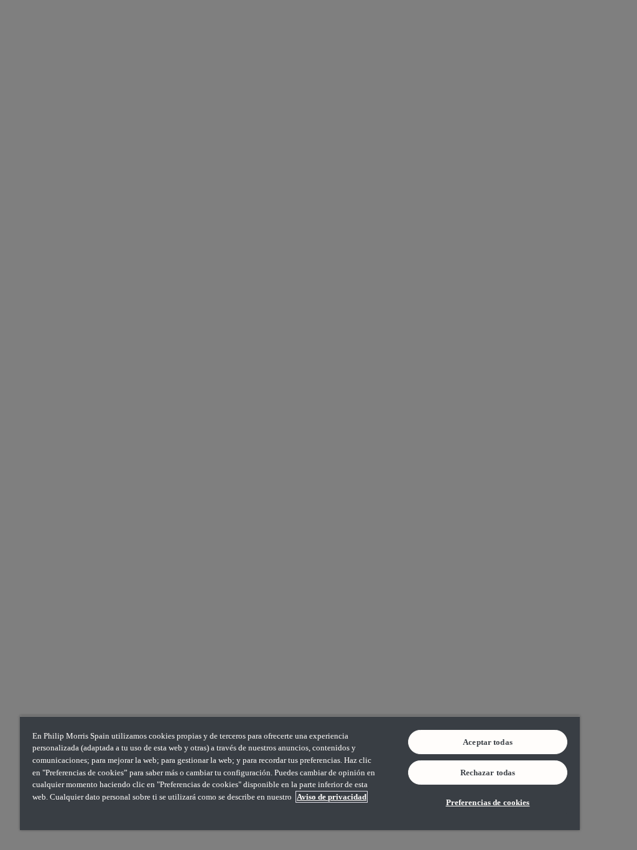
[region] (300, 773)
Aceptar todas (488, 742)
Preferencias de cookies (488, 802)
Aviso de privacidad (331, 796)
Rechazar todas (488, 772)
